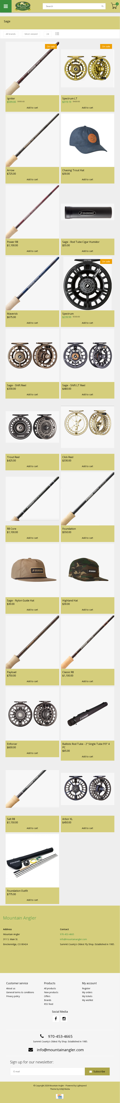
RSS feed (48, 1004)
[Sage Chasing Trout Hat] (88, 140)
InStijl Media (64, 1089)
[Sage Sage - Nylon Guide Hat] (32, 570)
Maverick (12, 313)
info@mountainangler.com (73, 939)
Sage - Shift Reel (16, 385)
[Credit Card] (60, 1096)
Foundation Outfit (17, 890)
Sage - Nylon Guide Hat (20, 600)
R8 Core (11, 528)
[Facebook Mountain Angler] (56, 1019)
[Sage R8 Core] (32, 498)
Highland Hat (70, 600)
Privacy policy (13, 996)
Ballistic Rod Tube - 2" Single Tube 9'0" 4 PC (86, 745)
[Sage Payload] (32, 642)
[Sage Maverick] (32, 283)
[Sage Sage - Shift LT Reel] (88, 355)
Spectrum (68, 313)
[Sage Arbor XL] (88, 789)
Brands (47, 1000)
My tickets (87, 996)
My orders (87, 992)
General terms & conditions (20, 992)
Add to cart (32, 107)
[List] (57, 33)
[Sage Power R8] (32, 212)
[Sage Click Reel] (88, 427)
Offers (47, 996)
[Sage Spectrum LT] (88, 68)
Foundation (69, 528)
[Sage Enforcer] (32, 713)
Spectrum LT (69, 98)
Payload (11, 672)
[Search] (103, 6)
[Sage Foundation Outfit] (32, 860)
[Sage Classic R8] (88, 642)
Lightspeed (82, 1085)
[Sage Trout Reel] (32, 427)
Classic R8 (68, 672)
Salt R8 (11, 819)
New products (51, 992)
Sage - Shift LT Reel (73, 385)
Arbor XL (67, 819)
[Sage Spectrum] (88, 283)
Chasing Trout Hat (73, 170)
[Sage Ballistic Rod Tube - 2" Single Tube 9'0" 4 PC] (88, 713)
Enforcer (12, 744)
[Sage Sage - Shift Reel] (32, 355)
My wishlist (87, 1000)
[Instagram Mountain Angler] (64, 1019)
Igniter (11, 98)
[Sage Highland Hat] (88, 570)
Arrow (10, 170)
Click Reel (67, 457)
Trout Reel (13, 457)
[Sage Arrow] (32, 140)
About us (10, 988)
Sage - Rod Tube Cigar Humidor (81, 242)
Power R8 (12, 242)
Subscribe (99, 1071)
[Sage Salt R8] (32, 789)
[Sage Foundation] (88, 498)
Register (86, 988)
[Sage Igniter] (32, 68)
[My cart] (114, 6)
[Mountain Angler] (27, 6)
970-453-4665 (67, 934)
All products (50, 988)
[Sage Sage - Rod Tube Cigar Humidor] (88, 212)
